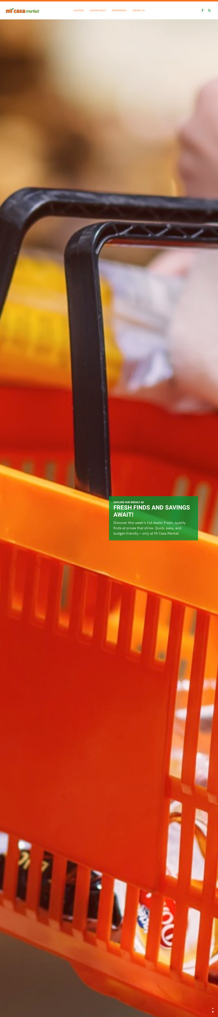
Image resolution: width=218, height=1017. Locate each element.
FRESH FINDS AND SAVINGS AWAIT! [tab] (213, 1012)
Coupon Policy (97, 10)
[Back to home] (22, 10)
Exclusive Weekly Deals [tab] (213, 1008)
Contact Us (138, 10)
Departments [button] (119, 10)
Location (78, 10)
